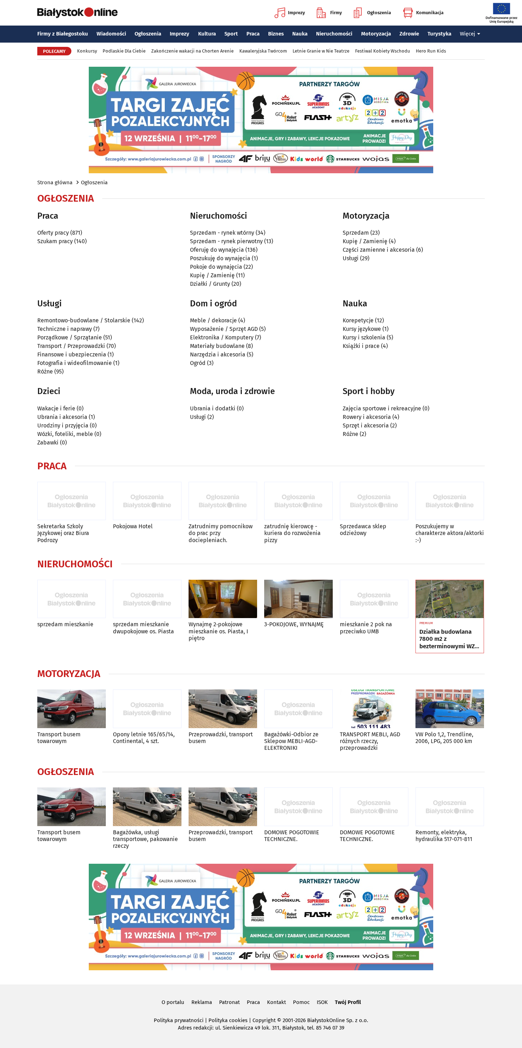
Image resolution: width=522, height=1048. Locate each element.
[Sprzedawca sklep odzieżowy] (374, 501)
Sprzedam (356, 232)
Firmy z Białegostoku (62, 34)
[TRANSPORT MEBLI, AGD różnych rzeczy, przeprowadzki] (374, 708)
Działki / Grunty (210, 283)
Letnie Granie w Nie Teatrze (321, 51)
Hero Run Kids (431, 51)
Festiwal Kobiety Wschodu (382, 51)
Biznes (276, 34)
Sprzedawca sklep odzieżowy (363, 529)
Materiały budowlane (217, 346)
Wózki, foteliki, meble (65, 434)
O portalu (173, 1002)
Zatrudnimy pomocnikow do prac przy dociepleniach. (220, 533)
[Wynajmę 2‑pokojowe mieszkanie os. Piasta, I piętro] (223, 599)
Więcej (467, 34)
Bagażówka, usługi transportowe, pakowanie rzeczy (145, 839)
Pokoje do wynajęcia (216, 266)
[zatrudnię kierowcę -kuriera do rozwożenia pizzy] (298, 501)
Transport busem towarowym (59, 737)
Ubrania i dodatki (212, 408)
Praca (253, 34)
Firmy (336, 12)
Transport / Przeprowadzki (71, 346)
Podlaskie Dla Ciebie (124, 51)
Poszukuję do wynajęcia (220, 258)
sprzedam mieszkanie (65, 624)
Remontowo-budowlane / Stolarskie (83, 320)
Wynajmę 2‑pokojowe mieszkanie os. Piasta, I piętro (218, 631)
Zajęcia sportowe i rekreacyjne (382, 408)
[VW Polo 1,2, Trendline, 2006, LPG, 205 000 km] (449, 708)
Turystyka (439, 34)
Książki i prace (361, 346)
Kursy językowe (362, 329)
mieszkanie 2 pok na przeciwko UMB (366, 627)
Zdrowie (409, 34)
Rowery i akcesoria (367, 417)
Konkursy (87, 51)
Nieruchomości (334, 34)
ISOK (322, 1002)
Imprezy (296, 12)
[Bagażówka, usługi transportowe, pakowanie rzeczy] (147, 806)
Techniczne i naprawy (64, 329)
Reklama (201, 1002)
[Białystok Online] (77, 12)
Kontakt (276, 1002)
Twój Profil (348, 1002)
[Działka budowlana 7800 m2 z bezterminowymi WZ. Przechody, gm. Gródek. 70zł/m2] (450, 599)
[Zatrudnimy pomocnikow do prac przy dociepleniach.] (223, 501)
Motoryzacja (376, 34)
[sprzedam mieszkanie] (71, 599)
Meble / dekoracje (213, 320)
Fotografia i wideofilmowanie (74, 363)
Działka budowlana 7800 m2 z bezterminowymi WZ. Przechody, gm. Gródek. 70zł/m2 (447, 639)
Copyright (264, 1020)
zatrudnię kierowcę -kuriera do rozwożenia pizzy (292, 533)
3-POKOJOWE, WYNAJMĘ (294, 624)
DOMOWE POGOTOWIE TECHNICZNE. (291, 835)
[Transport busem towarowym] (71, 708)
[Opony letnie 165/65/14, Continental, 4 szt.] (147, 708)
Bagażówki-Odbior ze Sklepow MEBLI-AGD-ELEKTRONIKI (291, 741)
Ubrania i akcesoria (62, 417)
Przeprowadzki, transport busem (221, 737)
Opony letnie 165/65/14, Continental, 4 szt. (144, 737)
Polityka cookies (228, 1020)
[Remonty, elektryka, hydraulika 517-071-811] (449, 806)
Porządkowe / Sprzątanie (69, 337)
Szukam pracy (55, 241)
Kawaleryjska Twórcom (263, 51)
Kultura (207, 34)
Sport (231, 34)
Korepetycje (358, 320)
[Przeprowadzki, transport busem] (223, 708)
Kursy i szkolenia (364, 337)
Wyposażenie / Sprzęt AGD (224, 329)
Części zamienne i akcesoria (379, 249)
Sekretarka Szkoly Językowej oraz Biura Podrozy (63, 533)
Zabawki (48, 442)
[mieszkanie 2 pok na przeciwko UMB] (374, 599)
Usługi (351, 258)
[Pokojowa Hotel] (147, 501)
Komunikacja (430, 12)
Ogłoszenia (379, 12)
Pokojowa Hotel (133, 526)
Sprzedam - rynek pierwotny (226, 241)
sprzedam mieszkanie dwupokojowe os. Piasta (143, 627)
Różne (45, 371)
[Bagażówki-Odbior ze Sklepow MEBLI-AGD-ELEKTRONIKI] (298, 708)
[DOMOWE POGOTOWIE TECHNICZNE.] (298, 806)
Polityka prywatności (178, 1020)
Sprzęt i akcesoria (366, 425)
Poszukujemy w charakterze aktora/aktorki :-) (449, 533)
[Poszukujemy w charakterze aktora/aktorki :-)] (449, 501)
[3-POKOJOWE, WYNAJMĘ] (298, 599)
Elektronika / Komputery (222, 337)
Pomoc (301, 1002)
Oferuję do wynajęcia (217, 249)
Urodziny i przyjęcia (62, 425)
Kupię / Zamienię (212, 275)
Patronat (229, 1002)
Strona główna (54, 182)
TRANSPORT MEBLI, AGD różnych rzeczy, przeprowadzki (370, 741)
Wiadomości (111, 34)
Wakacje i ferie (56, 408)
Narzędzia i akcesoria (217, 354)
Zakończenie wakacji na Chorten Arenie (192, 51)
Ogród (198, 363)
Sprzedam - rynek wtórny (222, 232)
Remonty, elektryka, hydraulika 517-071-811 (443, 835)
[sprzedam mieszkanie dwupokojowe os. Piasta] (147, 599)
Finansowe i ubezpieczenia (71, 354)
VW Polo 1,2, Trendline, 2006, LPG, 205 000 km (444, 737)
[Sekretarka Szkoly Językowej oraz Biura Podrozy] (71, 501)
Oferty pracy (53, 232)
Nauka (300, 34)
